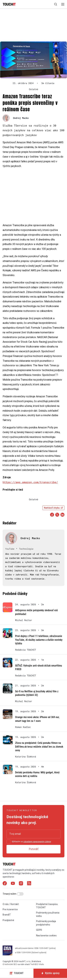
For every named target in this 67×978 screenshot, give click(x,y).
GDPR (39, 930)
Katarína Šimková (25, 756)
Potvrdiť (33, 849)
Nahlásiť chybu (52, 507)
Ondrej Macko (21, 117)
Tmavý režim (10, 893)
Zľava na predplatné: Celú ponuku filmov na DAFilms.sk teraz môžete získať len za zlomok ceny (39, 746)
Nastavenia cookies (46, 935)
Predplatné (8, 920)
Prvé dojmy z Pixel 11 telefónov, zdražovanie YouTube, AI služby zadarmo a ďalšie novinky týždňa (38, 639)
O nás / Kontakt (11, 904)
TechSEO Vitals (37, 964)
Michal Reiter (23, 620)
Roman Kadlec (23, 727)
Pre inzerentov (10, 909)
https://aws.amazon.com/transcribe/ (30, 482)
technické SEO (11, 964)
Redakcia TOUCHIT (25, 650)
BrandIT (7, 914)
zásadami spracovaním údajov (37, 841)
